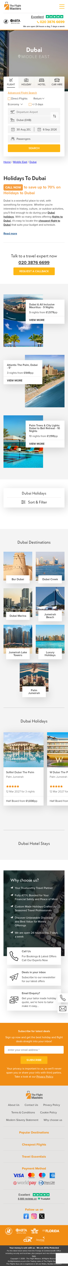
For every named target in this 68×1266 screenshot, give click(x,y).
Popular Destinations (34, 1132)
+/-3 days (37, 104)
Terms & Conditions (23, 1112)
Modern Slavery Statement (22, 1120)
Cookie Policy (48, 1112)
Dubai (33, 162)
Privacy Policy (44, 1077)
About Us (13, 1105)
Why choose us (53, 1120)
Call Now (13, 187)
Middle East (20, 162)
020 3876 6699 (52, 21)
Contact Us (31, 1105)
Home (7, 162)
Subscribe (34, 1060)
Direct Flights (19, 98)
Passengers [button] (23, 139)
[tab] (11, 82)
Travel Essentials (34, 1156)
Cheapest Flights (34, 1144)
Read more (10, 233)
